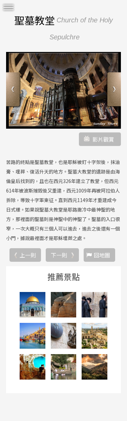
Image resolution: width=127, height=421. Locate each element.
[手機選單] (8, 7)
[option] (63, 90)
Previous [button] (13, 90)
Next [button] (113, 90)
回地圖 (102, 255)
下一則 (59, 255)
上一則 (28, 255)
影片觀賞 (103, 139)
